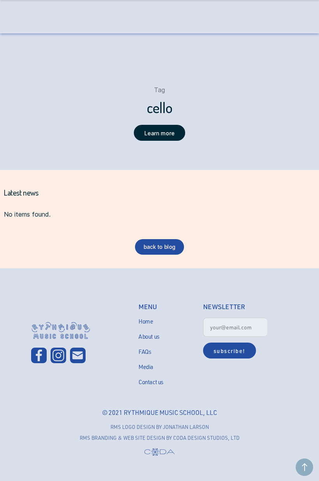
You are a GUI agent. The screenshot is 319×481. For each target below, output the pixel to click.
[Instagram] (58, 355)
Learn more (159, 133)
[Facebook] (39, 355)
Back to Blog (159, 246)
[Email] (78, 355)
